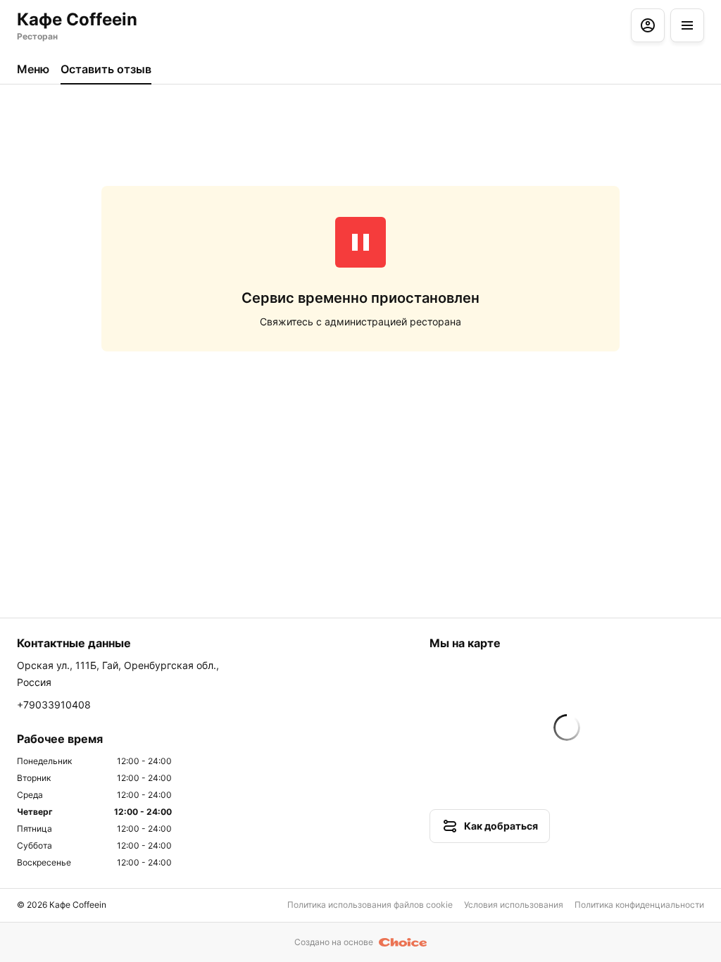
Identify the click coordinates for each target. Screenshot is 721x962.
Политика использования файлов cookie (370, 904)
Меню (33, 69)
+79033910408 (54, 705)
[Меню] (687, 25)
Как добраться (501, 826)
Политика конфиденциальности (639, 904)
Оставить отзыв (106, 69)
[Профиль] (648, 25)
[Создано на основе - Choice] (403, 942)
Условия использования (513, 904)
